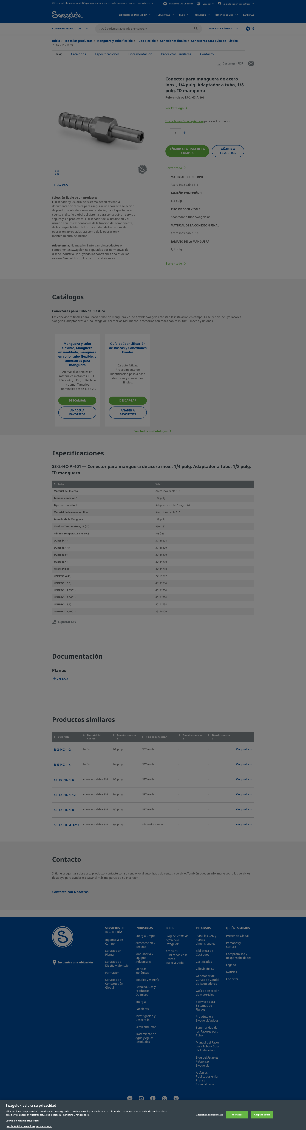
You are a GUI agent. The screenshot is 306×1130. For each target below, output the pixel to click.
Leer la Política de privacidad (22, 1120)
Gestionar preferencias (209, 1114)
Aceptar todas (262, 1114)
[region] (153, 1115)
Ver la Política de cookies (21, 1126)
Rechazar (236, 1114)
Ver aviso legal (44, 1126)
